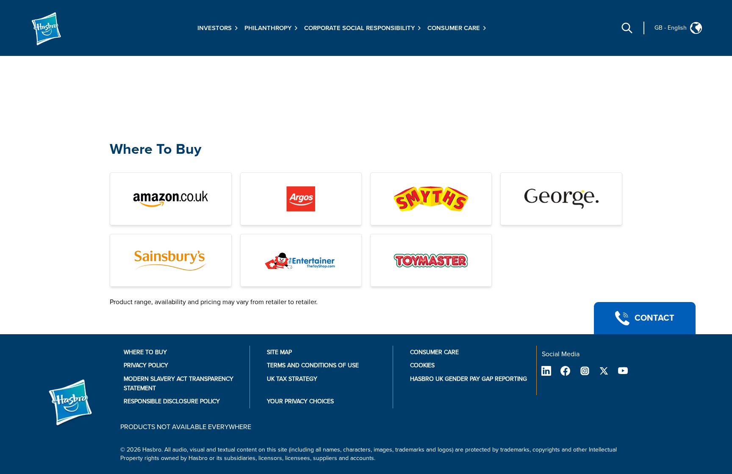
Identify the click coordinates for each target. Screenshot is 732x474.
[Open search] (627, 28)
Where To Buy (155, 149)
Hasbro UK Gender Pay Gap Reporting (468, 379)
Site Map (279, 352)
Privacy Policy (146, 365)
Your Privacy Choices (300, 401)
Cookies (422, 365)
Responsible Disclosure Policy (172, 401)
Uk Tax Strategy (292, 379)
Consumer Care (434, 352)
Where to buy (145, 352)
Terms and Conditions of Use (313, 365)
